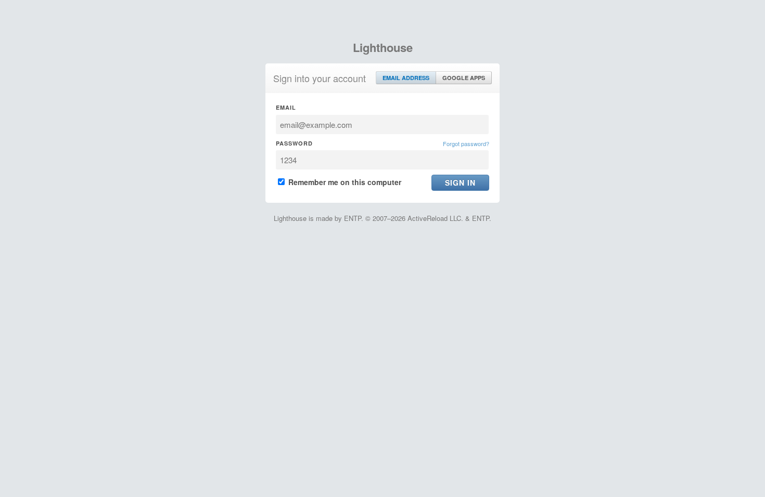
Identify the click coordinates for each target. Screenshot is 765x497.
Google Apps (463, 78)
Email (286, 107)
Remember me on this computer (343, 182)
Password (294, 143)
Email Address (405, 78)
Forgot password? (466, 143)
